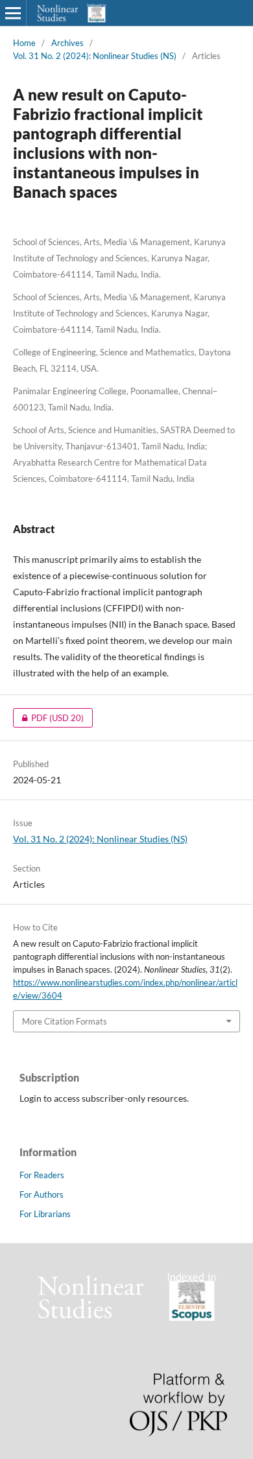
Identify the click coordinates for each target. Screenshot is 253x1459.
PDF (48, 718)
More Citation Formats (64, 1021)
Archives (67, 43)
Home (24, 43)
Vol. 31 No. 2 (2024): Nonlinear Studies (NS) (94, 56)
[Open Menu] (13, 13)
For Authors (41, 1194)
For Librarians (45, 1214)
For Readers (41, 1175)
